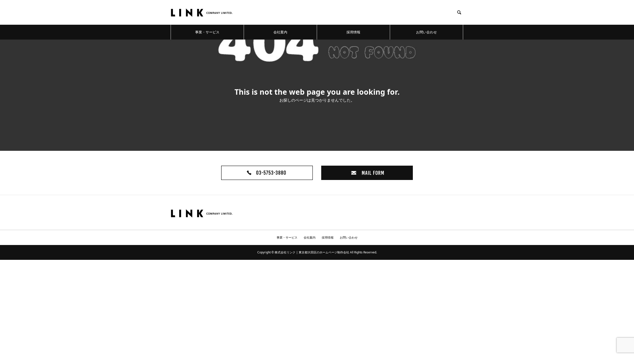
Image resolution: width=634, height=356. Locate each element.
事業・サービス (207, 32)
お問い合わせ (426, 32)
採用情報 (353, 32)
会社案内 (280, 32)
